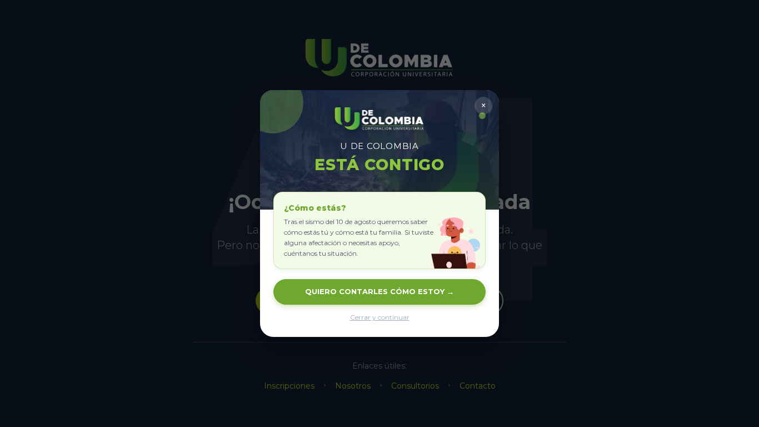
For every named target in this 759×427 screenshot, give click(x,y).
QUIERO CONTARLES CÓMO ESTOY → (379, 291)
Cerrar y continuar (380, 317)
